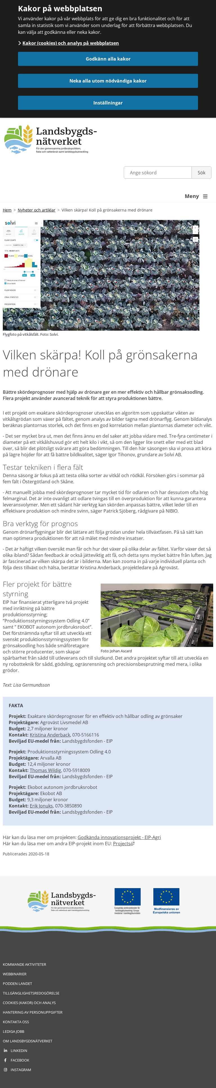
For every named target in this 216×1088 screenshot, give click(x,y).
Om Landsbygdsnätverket (27, 1040)
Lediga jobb (13, 1031)
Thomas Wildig (45, 770)
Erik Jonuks (41, 806)
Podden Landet (17, 983)
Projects (123, 843)
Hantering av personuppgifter (32, 1012)
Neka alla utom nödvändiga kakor (108, 81)
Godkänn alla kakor (108, 59)
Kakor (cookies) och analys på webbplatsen (70, 43)
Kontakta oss (16, 1021)
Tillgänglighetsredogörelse (31, 993)
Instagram (21, 1069)
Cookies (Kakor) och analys (29, 1002)
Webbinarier (14, 973)
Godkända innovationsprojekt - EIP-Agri (119, 837)
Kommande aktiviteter (24, 964)
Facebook (20, 1060)
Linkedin (19, 1050)
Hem (7, 210)
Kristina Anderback (50, 735)
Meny (196, 196)
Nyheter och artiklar (36, 210)
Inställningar (108, 103)
